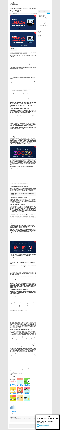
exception (43, 18)
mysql (48, 20)
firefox (47, 18)
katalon (40, 20)
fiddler (45, 18)
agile (39, 15)
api (42, 15)
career (47, 16)
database (46, 17)
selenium (40, 25)
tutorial (46, 26)
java (45, 19)
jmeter (48, 19)
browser (45, 16)
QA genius (13, 13)
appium (44, 15)
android (41, 15)
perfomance (42, 22)
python (41, 23)
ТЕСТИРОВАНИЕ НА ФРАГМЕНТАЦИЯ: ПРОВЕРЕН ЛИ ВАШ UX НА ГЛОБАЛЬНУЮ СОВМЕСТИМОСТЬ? (15, 419)
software (43, 25)
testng (39, 26)
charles (49, 16)
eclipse (41, 18)
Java (38, 32)
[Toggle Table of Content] (16, 48)
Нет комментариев (34, 13)
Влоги (39, 35)
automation (41, 16)
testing (46, 25)
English (39, 31)
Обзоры (13, 413)
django (39, 18)
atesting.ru (13, 3)
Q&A (43, 23)
